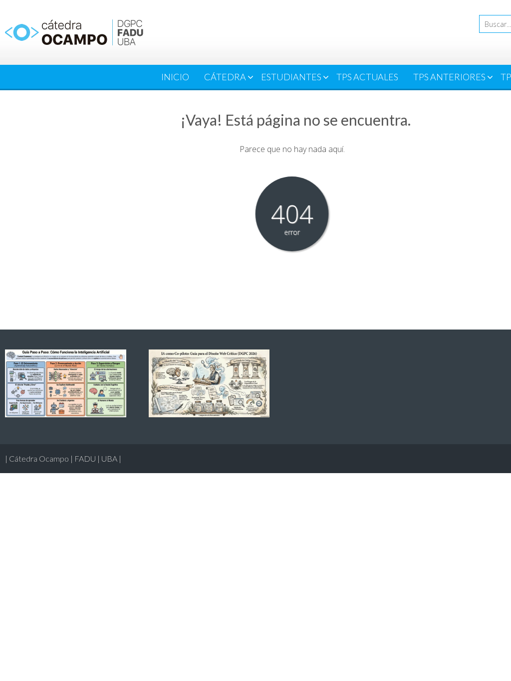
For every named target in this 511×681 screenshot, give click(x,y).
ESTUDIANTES (291, 76)
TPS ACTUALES (367, 76)
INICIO (175, 76)
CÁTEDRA (225, 76)
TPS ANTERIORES (449, 76)
